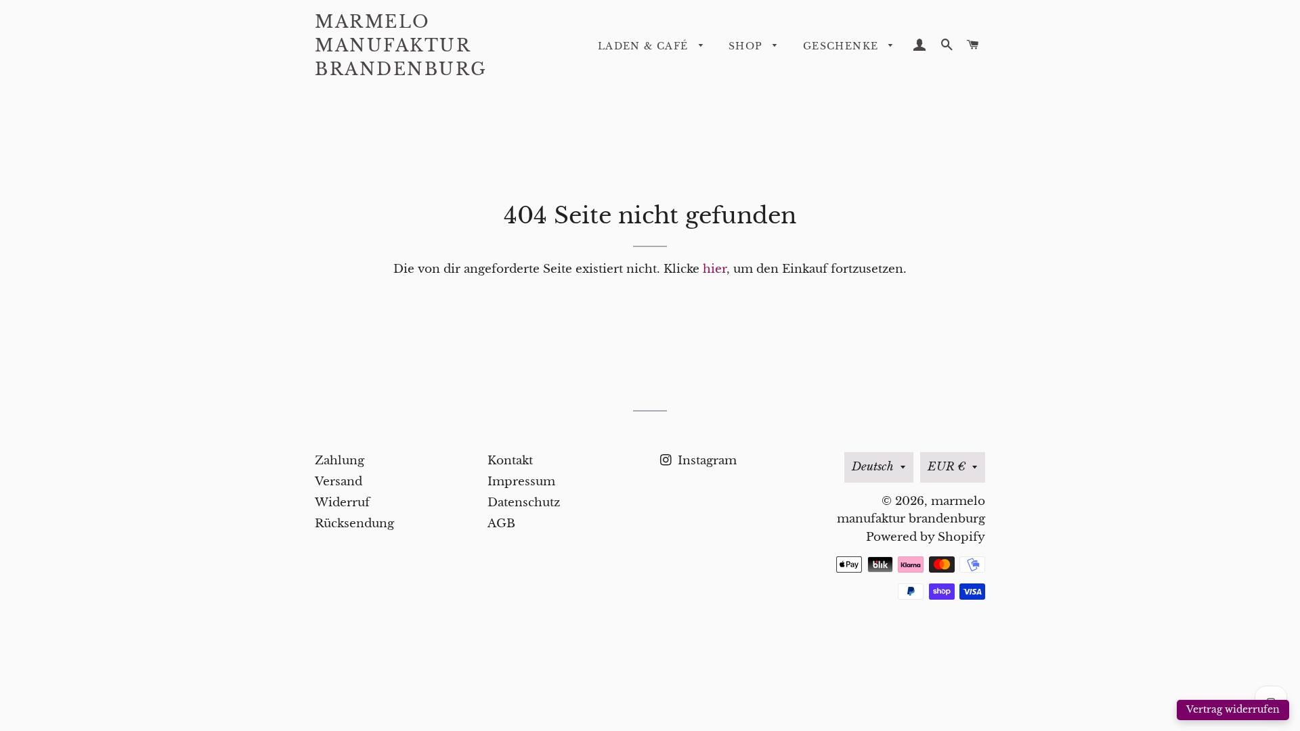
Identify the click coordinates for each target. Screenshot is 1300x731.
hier (715, 269)
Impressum (521, 481)
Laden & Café (645, 46)
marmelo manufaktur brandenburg (401, 46)
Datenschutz (524, 502)
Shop (747, 46)
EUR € (947, 467)
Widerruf (342, 502)
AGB (501, 523)
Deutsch (873, 467)
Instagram (705, 460)
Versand (338, 481)
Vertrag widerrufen (1233, 709)
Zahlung (339, 460)
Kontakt (510, 460)
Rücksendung (354, 523)
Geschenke (842, 46)
